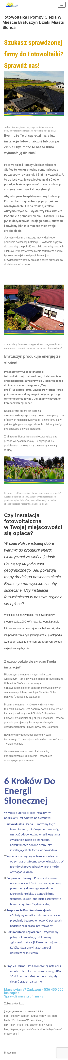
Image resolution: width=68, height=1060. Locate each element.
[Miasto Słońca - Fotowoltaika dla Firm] (12, 4)
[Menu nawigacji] (62, 5)
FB (42, 996)
